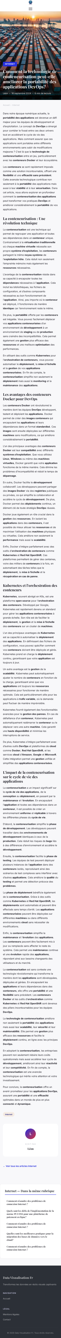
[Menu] (30, 8)
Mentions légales (11, 1314)
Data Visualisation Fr (18, 1277)
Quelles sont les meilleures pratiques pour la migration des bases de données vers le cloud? (30, 1236)
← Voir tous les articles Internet (19, 1166)
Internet (10, 64)
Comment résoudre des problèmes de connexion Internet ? (26, 1202)
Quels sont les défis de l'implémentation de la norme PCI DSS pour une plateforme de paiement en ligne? (30, 1214)
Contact (7, 1319)
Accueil (6, 105)
